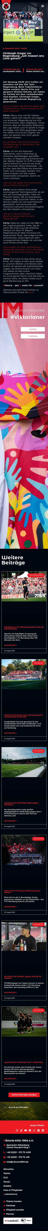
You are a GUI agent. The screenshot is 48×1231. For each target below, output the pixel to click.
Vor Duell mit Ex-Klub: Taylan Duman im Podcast (22, 977)
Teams (6, 1173)
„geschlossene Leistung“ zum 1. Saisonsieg (23, 1062)
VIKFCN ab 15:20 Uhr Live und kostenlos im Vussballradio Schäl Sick (23, 716)
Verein (6, 1182)
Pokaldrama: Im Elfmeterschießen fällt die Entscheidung (24, 628)
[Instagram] (17, 1130)
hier (31, 292)
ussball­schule (10, 1194)
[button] (42, 6)
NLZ (5, 1177)
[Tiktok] (21, 1130)
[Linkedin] (43, 1130)
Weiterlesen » (10, 645)
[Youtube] (25, 1130)
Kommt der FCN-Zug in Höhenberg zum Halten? (22, 892)
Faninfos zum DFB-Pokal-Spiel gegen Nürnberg (21, 804)
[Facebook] (30, 1130)
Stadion (7, 1186)
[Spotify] (38, 1130)
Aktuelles (8, 1169)
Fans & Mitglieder (13, 1190)
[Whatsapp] (34, 1130)
